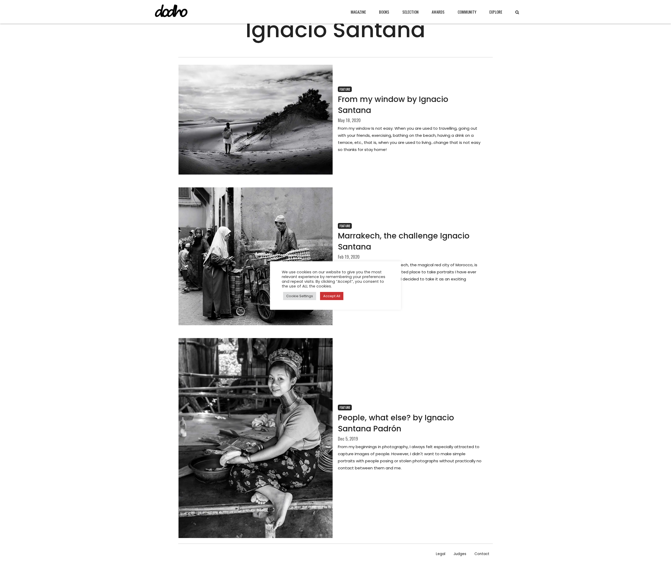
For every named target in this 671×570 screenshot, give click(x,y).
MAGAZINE (358, 12)
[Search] (517, 12)
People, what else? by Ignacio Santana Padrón (396, 423)
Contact (481, 553)
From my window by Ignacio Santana (393, 105)
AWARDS (438, 12)
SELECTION (410, 12)
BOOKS (384, 12)
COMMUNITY (467, 12)
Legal (440, 553)
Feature (344, 89)
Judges (459, 553)
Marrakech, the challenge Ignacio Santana (403, 241)
